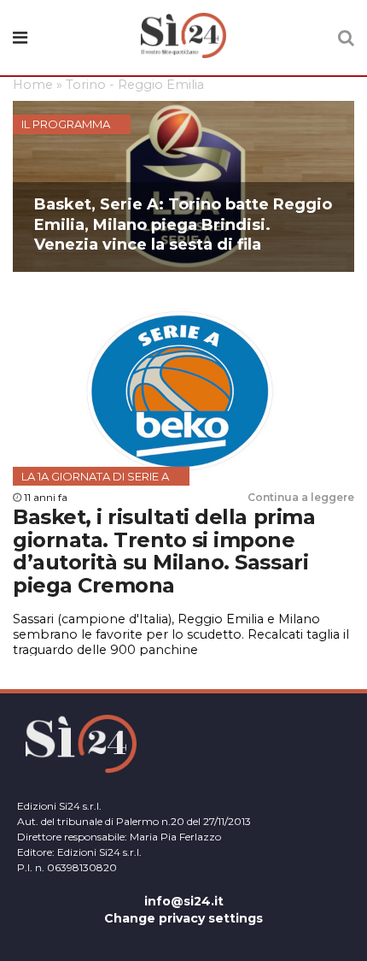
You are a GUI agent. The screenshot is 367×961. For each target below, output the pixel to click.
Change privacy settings (183, 918)
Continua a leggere (301, 497)
